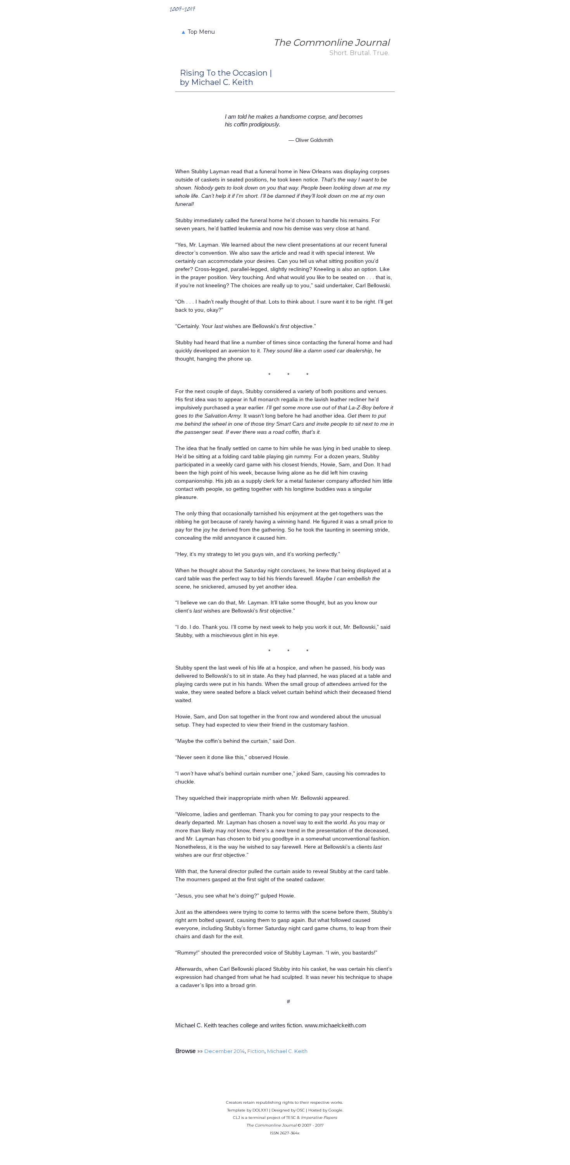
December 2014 (224, 1051)
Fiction (255, 1051)
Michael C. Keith (287, 1051)
